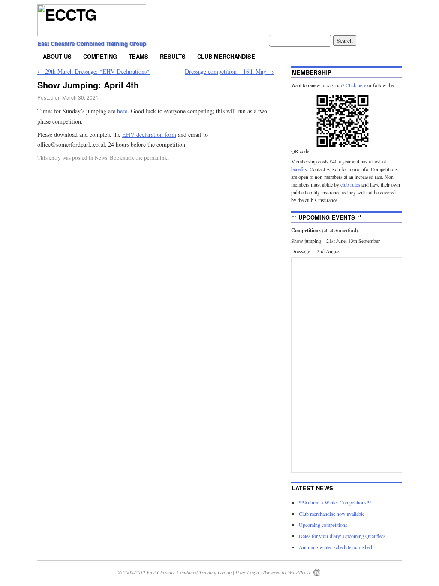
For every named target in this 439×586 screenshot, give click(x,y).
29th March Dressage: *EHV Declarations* (93, 71)
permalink (156, 157)
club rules (350, 184)
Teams (138, 56)
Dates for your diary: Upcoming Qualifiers (342, 535)
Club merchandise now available (331, 513)
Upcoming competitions (323, 524)
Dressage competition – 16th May (229, 71)
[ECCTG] (91, 30)
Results (173, 56)
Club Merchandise (226, 56)
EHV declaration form (149, 134)
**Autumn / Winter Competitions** (335, 502)
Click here (356, 85)
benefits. (299, 169)
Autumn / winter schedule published (335, 547)
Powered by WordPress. (287, 572)
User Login (247, 572)
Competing (100, 56)
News (101, 157)
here (122, 111)
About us (57, 56)
